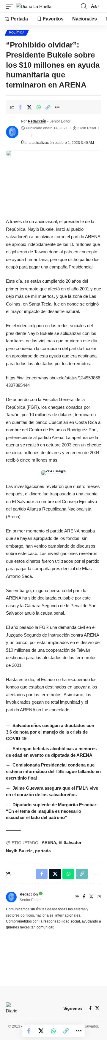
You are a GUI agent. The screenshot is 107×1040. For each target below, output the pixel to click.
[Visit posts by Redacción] (12, 132)
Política (17, 32)
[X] (91, 897)
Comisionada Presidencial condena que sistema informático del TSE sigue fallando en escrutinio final (53, 771)
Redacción (37, 121)
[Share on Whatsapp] (38, 107)
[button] (11, 6)
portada (43, 850)
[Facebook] (84, 897)
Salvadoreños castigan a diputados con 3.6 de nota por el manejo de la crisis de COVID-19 (50, 732)
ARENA (49, 842)
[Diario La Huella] (33, 6)
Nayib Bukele (19, 850)
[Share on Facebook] (20, 107)
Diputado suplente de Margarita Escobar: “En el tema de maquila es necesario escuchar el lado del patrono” (52, 811)
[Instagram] (98, 897)
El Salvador (70, 842)
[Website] (77, 897)
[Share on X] (29, 107)
